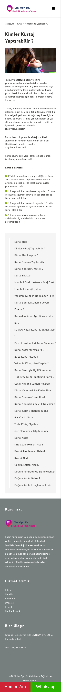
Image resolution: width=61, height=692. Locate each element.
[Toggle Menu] (53, 8)
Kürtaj (8, 590)
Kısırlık (8, 607)
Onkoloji (9, 602)
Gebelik (9, 594)
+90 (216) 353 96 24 (16, 647)
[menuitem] (32, 241)
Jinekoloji (10, 598)
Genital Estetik (12, 611)
